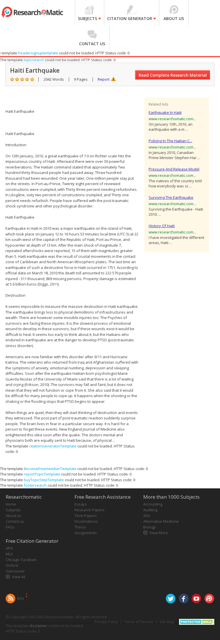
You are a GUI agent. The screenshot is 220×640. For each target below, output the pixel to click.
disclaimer (38, 625)
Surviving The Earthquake (171, 197)
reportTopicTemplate (42, 474)
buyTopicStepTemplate (44, 479)
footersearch (35, 485)
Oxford (12, 565)
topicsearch (34, 59)
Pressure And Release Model (174, 169)
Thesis (80, 527)
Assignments (85, 532)
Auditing (150, 509)
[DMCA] (196, 621)
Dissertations (86, 521)
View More (159, 532)
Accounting (152, 504)
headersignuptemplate (38, 53)
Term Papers (85, 515)
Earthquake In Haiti (165, 112)
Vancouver (15, 571)
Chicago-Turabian (21, 559)
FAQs (10, 527)
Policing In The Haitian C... (170, 140)
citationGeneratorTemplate (52, 446)
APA (9, 548)
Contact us (15, 521)
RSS (20, 598)
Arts (146, 515)
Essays (80, 504)
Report (103, 79)
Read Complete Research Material (173, 75)
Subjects (13, 509)
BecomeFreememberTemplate (50, 468)
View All (18, 576)
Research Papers (89, 509)
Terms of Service (138, 621)
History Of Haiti (162, 225)
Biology (149, 527)
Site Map (166, 621)
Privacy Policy (106, 621)
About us (13, 515)
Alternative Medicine (161, 521)
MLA (9, 553)
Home (11, 504)
